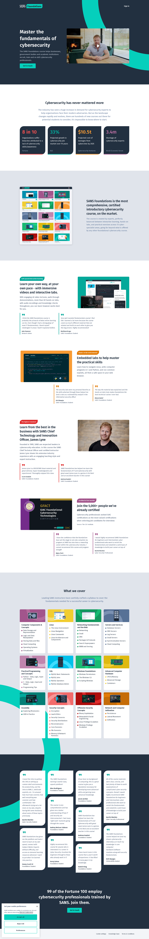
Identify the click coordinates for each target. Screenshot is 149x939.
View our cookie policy (26, 912)
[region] (21, 920)
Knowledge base (114, 934)
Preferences (20, 930)
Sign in (126, 6)
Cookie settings (101, 934)
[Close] (37, 906)
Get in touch (27, 66)
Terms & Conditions (128, 934)
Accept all (20, 917)
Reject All (20, 924)
